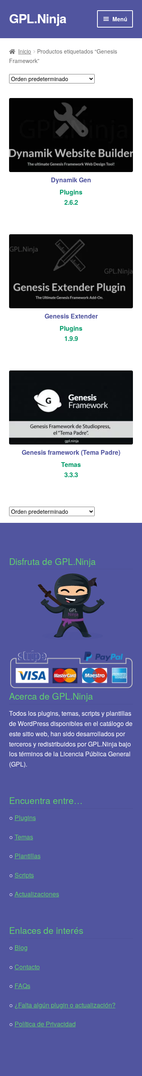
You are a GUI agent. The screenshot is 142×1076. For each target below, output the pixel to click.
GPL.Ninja (37, 18)
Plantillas (28, 855)
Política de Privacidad (45, 1023)
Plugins (25, 817)
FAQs (22, 985)
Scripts (24, 875)
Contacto (27, 966)
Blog (21, 947)
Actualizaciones (37, 893)
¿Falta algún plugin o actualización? (65, 1004)
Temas (24, 836)
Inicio (24, 51)
